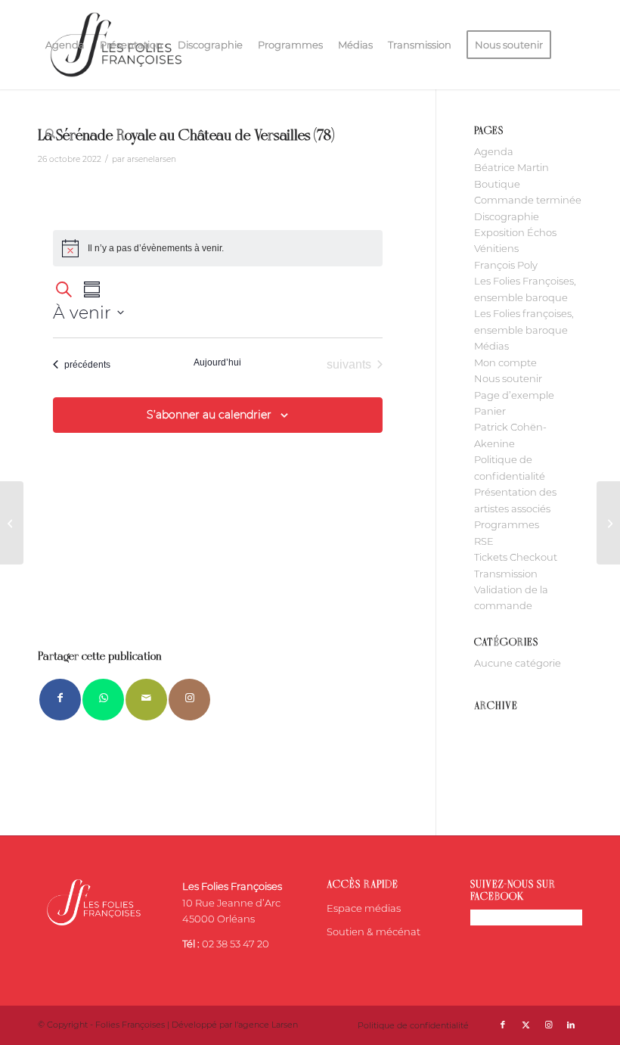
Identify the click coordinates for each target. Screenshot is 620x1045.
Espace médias (364, 908)
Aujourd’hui (217, 362)
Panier (490, 411)
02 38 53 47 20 (235, 944)
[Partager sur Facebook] (60, 699)
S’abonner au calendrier (209, 414)
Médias (491, 346)
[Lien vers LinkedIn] (571, 1024)
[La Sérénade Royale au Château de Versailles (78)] (11, 522)
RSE (484, 541)
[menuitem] (65, 44)
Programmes (506, 524)
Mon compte (505, 362)
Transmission (506, 574)
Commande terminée (527, 200)
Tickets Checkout (515, 557)
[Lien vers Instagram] (189, 699)
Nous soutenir (508, 378)
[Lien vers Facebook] (502, 1024)
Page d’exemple (514, 395)
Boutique (497, 184)
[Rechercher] (50, 134)
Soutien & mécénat (373, 931)
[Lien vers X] (525, 1024)
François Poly (506, 265)
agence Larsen (268, 1024)
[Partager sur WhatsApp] (103, 699)
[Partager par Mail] (146, 699)
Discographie (506, 216)
